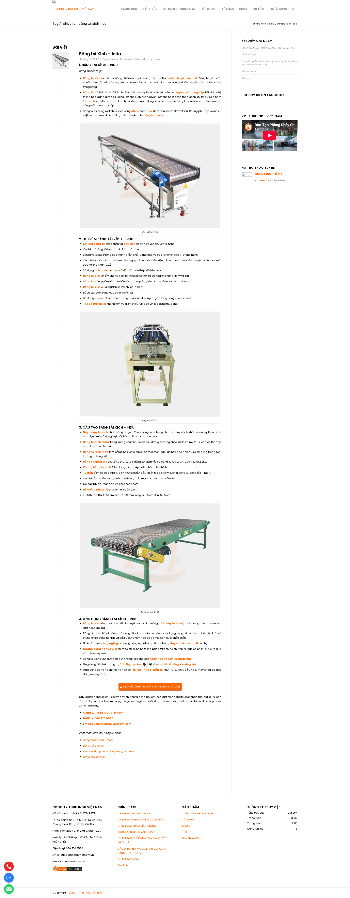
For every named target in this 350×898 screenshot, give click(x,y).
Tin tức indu (140, 59)
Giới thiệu (123, 865)
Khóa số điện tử (249, 71)
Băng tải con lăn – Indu (97, 740)
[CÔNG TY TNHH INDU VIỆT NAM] (73, 9)
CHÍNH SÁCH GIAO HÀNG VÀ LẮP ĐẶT (140, 819)
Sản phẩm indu (111, 59)
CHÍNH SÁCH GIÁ (128, 859)
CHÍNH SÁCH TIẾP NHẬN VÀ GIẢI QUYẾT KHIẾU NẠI (268, 47)
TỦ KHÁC (187, 832)
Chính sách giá (249, 54)
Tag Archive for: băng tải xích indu (79, 23)
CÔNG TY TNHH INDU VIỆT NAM (85, 892)
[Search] (294, 9)
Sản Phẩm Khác (192, 838)
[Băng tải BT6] (60, 60)
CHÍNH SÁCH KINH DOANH (133, 813)
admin (156, 59)
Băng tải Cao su (93, 746)
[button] (9, 866)
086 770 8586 (103, 718)
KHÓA (186, 826)
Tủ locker (188, 819)
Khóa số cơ (247, 78)
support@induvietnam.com (111, 724)
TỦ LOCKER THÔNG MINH (197, 813)
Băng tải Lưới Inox (94, 757)
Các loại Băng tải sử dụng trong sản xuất (108, 751)
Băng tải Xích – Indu (100, 54)
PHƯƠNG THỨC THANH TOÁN (136, 832)
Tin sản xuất (126, 59)
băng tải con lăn (154, 115)
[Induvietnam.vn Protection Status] (67, 871)
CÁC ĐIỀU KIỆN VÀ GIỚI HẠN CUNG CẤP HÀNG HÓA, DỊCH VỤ (142, 851)
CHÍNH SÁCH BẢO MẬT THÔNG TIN (138, 826)
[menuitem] (129, 9)
